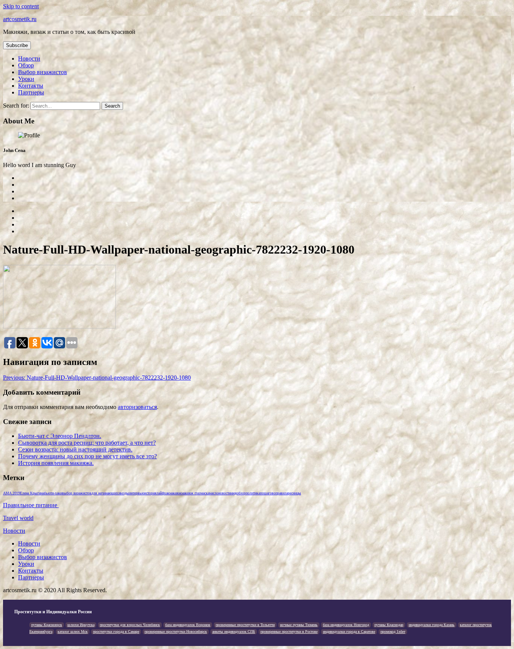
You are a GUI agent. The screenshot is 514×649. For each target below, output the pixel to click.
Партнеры (31, 92)
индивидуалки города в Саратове (349, 631)
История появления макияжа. (56, 463)
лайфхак (163, 493)
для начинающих (104, 493)
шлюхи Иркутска (80, 625)
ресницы (294, 493)
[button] (17, 45)
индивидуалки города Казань (432, 625)
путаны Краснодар (388, 625)
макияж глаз (191, 493)
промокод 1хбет (392, 631)
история (150, 493)
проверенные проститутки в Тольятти (245, 625)
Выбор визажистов (42, 72)
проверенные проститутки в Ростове (289, 631)
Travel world (18, 518)
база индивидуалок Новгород (346, 625)
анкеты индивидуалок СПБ (233, 631)
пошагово (267, 493)
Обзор (26, 65)
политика (253, 493)
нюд (234, 493)
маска (205, 493)
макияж (175, 493)
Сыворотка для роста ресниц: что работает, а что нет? (87, 442)
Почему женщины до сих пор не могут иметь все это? (87, 456)
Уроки (26, 79)
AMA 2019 (11, 493)
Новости (29, 58)
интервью (136, 493)
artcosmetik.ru (19, 19)
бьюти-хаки (53, 493)
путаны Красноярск (46, 625)
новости (224, 493)
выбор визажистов (76, 493)
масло (213, 493)
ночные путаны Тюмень (299, 625)
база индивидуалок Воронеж (187, 625)
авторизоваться (137, 407)
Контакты (30, 85)
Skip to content (21, 6)
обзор (241, 493)
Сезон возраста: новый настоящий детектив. (75, 449)
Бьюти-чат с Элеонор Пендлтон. (59, 436)
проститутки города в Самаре (116, 631)
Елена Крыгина (32, 493)
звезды (123, 493)
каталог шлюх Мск (73, 631)
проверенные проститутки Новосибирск (175, 631)
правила (281, 493)
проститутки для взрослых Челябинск (130, 625)
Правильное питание (31, 505)
